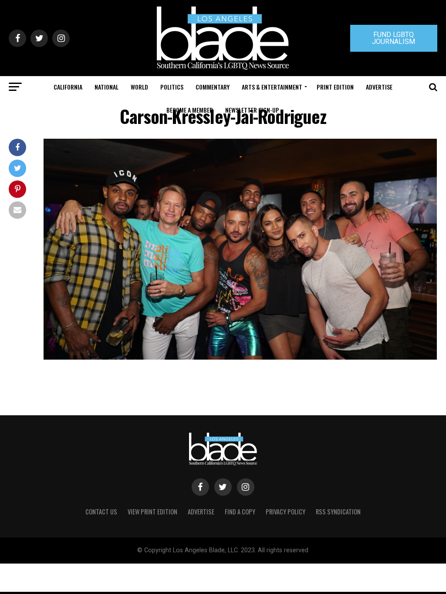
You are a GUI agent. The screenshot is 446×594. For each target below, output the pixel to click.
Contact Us (101, 511)
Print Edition (335, 86)
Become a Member (189, 109)
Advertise (379, 86)
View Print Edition (152, 511)
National (106, 86)
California (68, 86)
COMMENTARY (213, 86)
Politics (171, 86)
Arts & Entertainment (272, 86)
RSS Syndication (338, 511)
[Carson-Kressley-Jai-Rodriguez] (240, 357)
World (139, 86)
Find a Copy (240, 511)
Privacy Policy (285, 511)
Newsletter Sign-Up (252, 109)
